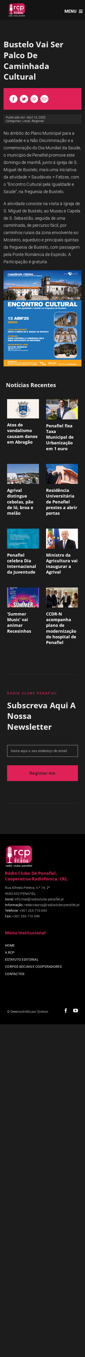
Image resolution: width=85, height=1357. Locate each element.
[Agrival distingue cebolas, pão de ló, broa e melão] (23, 474)
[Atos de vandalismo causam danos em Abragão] (23, 408)
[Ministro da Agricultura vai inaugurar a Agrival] (62, 539)
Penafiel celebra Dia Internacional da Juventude (21, 563)
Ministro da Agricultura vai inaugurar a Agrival (62, 563)
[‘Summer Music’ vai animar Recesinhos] (23, 597)
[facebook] (66, 1010)
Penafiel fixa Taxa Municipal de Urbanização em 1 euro (60, 437)
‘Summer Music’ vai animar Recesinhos (19, 622)
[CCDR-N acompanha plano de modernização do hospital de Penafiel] (62, 597)
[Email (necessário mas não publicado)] (44, 99)
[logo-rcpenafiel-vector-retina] (17, 4)
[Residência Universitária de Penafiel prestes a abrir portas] (62, 474)
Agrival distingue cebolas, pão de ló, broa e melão (20, 501)
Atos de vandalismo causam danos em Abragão (22, 433)
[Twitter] (24, 99)
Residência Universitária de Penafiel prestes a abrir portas (61, 501)
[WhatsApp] (34, 99)
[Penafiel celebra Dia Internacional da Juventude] (23, 539)
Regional (38, 121)
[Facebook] (13, 99)
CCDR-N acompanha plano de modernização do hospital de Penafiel (61, 628)
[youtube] (75, 1010)
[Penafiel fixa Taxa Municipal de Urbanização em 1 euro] (62, 409)
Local (26, 121)
